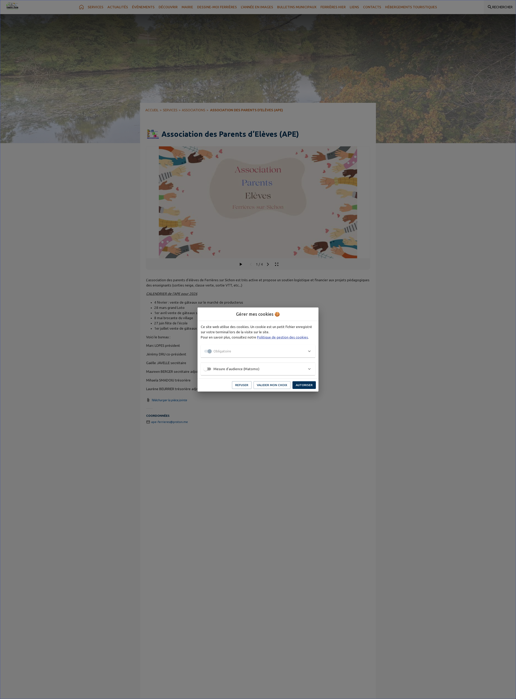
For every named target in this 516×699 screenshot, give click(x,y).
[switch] (205, 369)
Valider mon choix (272, 385)
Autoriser (304, 385)
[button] (258, 351)
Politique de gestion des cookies (282, 337)
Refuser (241, 385)
